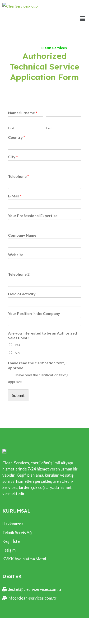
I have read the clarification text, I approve (37, 365)
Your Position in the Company (34, 313)
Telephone (18, 176)
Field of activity (22, 294)
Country (16, 137)
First (11, 128)
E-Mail (15, 196)
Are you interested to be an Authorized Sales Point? (42, 335)
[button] (83, 18)
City (13, 156)
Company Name (22, 235)
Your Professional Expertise (32, 215)
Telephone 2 (18, 274)
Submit (18, 395)
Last (49, 128)
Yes (17, 345)
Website (15, 254)
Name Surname (22, 112)
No (17, 352)
